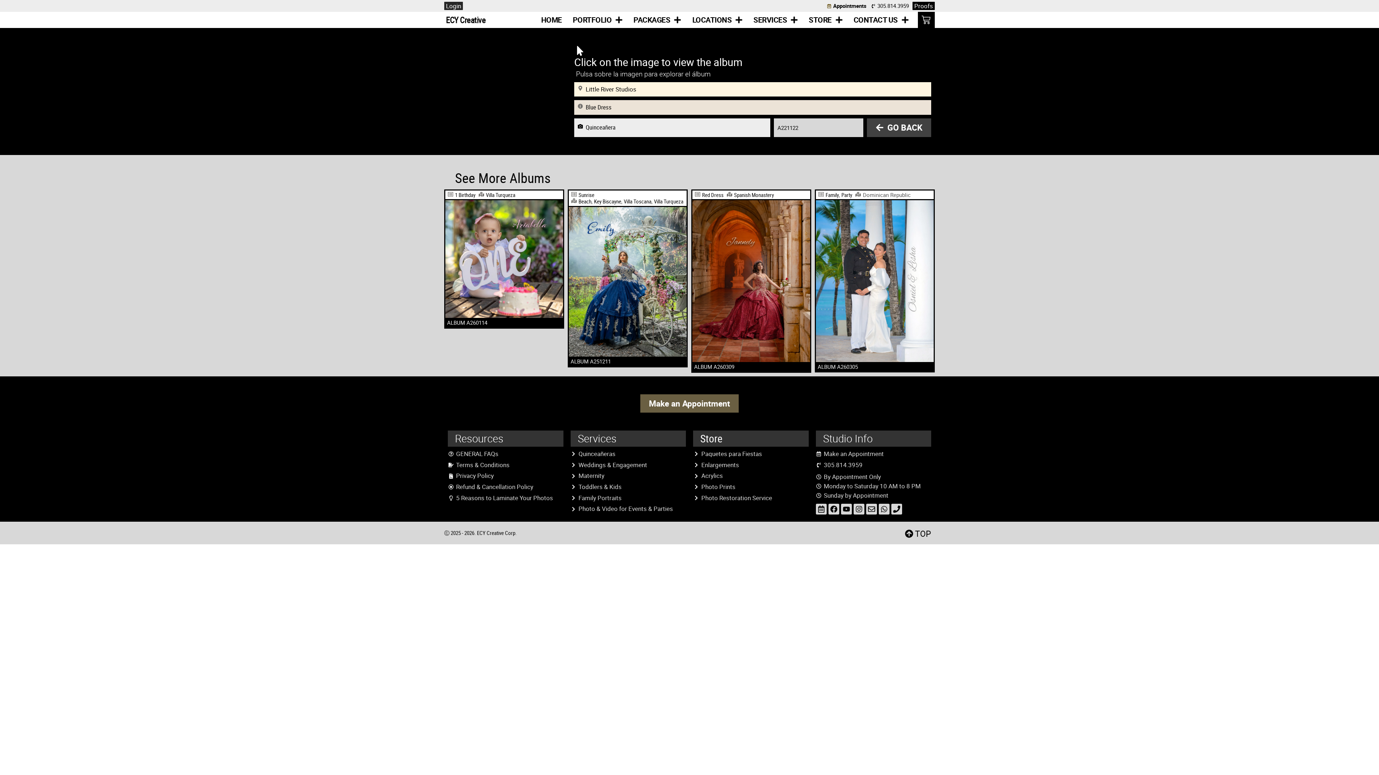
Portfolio (592, 20)
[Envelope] (871, 509)
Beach (585, 201)
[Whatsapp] (884, 509)
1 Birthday (465, 195)
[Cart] (926, 20)
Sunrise (586, 195)
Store (820, 20)
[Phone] (896, 509)
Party (846, 195)
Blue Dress (599, 107)
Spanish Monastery (754, 195)
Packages (651, 20)
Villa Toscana (637, 201)
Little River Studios (611, 89)
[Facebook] (833, 509)
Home (551, 20)
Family (832, 195)
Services (770, 20)
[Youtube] (846, 509)
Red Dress (713, 195)
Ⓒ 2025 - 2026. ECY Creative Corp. (480, 532)
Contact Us (876, 20)
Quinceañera (601, 127)
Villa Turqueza (500, 195)
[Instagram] (859, 509)
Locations (712, 20)
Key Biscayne (607, 201)
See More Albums (503, 177)
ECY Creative (466, 19)
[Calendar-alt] (821, 509)
